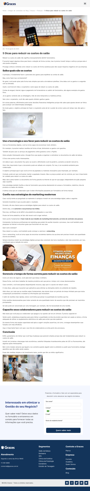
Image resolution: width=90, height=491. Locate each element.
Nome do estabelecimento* (54, 420)
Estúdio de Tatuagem (46, 466)
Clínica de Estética (45, 459)
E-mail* (48, 414)
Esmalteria (42, 464)
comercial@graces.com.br (9, 466)
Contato (69, 459)
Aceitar (80, 483)
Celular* (48, 408)
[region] (67, 478)
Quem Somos (71, 464)
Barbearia (42, 453)
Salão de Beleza (44, 451)
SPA (40, 456)
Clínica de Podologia (46, 461)
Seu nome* (49, 401)
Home (4, 10)
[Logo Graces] (10, 3)
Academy (69, 462)
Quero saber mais (63, 430)
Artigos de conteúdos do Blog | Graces (21, 10)
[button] (85, 3)
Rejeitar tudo (69, 483)
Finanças (40, 10)
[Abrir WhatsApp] (4, 486)
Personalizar (56, 483)
